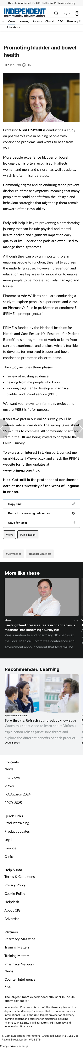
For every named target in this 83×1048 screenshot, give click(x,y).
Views (9, 534)
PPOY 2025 (13, 802)
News (8, 769)
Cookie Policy (14, 893)
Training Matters (17, 947)
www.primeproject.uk (21, 470)
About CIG (12, 910)
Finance (10, 848)
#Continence (13, 553)
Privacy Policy (15, 885)
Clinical (9, 856)
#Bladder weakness (40, 553)
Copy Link (14, 504)
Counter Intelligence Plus (20, 982)
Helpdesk (11, 902)
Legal (8, 839)
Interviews (12, 777)
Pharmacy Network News (19, 967)
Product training (16, 823)
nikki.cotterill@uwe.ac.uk (26, 458)
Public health (28, 534)
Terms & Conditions (19, 876)
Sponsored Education (16, 715)
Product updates (17, 831)
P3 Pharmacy (58, 1022)
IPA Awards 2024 (17, 794)
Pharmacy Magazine (19, 939)
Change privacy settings (14, 1046)
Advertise (11, 919)
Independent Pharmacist (18, 1026)
